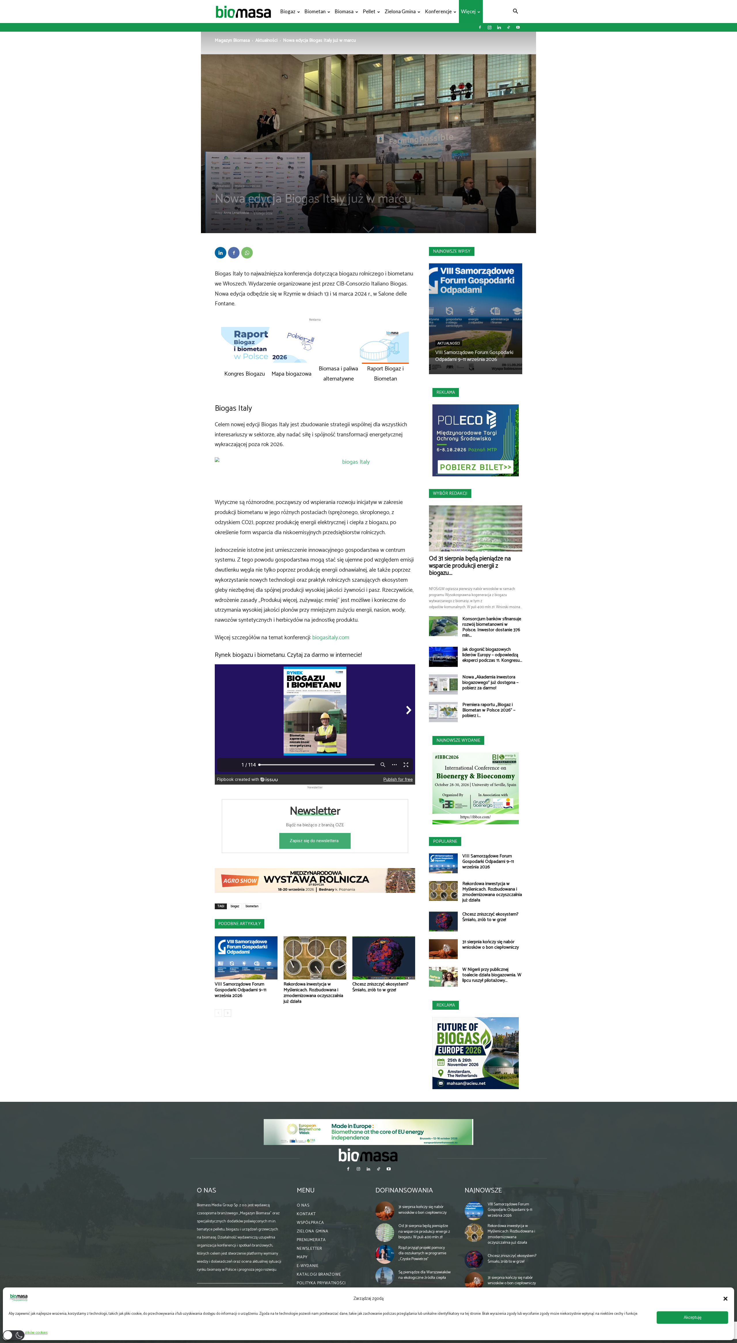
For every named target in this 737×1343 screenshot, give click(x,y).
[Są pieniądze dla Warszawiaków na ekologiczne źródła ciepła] (384, 1276)
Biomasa (344, 11)
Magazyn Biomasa (232, 40)
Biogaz (287, 11)
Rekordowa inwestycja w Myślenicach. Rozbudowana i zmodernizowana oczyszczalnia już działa (313, 992)
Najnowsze (483, 1190)
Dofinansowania (404, 1190)
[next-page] (227, 1013)
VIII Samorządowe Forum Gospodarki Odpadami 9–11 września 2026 (240, 990)
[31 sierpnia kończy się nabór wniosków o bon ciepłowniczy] (443, 949)
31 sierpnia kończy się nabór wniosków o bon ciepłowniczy (490, 944)
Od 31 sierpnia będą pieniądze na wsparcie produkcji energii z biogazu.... (470, 566)
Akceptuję (692, 1317)
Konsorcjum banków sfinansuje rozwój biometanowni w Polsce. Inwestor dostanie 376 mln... (491, 627)
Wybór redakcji (450, 493)
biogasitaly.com (330, 637)
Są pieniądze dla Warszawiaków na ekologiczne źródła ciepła (424, 1275)
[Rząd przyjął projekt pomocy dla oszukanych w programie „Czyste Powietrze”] (384, 1254)
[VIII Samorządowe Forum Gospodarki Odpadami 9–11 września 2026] (246, 957)
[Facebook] (480, 27)
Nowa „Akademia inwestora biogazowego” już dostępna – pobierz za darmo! (490, 682)
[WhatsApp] (247, 252)
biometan (252, 906)
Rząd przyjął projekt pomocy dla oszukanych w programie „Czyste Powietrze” (422, 1253)
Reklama (445, 392)
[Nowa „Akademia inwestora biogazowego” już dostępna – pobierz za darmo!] (443, 684)
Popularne (445, 841)
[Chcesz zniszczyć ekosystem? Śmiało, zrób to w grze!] (383, 957)
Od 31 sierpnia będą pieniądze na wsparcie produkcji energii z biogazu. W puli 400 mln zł (424, 1232)
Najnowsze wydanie (458, 740)
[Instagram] (489, 27)
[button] (725, 1299)
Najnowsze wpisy (451, 251)
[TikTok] (508, 27)
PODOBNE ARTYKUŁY (239, 923)
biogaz (235, 906)
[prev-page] (218, 1013)
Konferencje (438, 11)
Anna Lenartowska (236, 213)
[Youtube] (518, 27)
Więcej (468, 11)
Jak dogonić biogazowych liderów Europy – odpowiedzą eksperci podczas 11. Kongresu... (492, 655)
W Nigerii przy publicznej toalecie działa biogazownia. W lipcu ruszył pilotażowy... (491, 975)
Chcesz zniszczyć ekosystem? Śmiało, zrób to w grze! (380, 987)
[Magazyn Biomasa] (368, 1154)
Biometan (315, 11)
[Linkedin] (499, 27)
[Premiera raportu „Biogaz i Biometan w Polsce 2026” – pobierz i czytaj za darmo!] (443, 712)
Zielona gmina (400, 11)
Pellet (369, 11)
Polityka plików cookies (30, 1333)
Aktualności (266, 40)
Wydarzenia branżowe (248, 186)
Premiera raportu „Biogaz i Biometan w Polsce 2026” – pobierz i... (488, 710)
